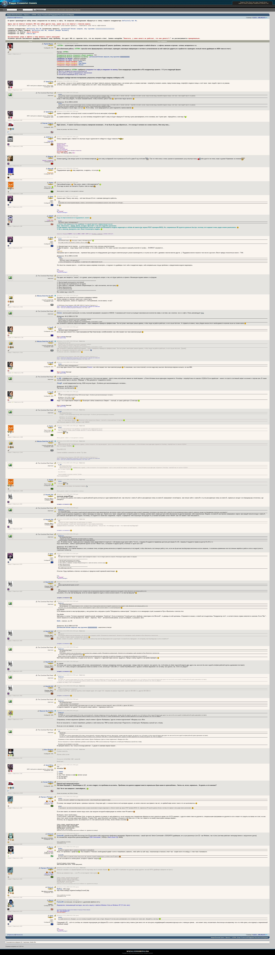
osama (60, 94)
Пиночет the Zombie (46, 711)
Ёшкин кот (61, 509)
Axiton (51, 182)
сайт (58, 249)
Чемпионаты (257, 3)
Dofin (80, 61)
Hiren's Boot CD (113, 837)
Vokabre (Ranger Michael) (58, 30)
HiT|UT (51, 216)
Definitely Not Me (129, 21)
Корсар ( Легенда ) (47, 797)
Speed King (49, 81)
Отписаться (19, 17)
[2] (254, 17)
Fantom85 (60, 835)
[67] (264, 17)
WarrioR (50, 168)
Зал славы (255, 2)
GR (59, 731)
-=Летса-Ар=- (31, 33)
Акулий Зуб (49, 494)
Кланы (245, 3)
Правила (242, 2)
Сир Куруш (82, 63)
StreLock (50, 834)
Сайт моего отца (61, 337)
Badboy (60, 848)
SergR (51, 327)
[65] (259, 17)
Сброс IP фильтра (75, 9)
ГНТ (268, 3)
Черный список (263, 2)
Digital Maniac (48, 44)
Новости (241, 3)
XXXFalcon (49, 137)
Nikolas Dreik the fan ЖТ (45, 296)
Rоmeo (81, 65)
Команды (250, 3)
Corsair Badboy (48, 782)
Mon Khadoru (48, 749)
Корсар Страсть (47, 123)
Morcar (51, 847)
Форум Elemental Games (15, 15)
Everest (89, 367)
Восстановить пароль (64, 9)
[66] (262, 17)
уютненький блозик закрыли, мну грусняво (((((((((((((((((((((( (87, 29)
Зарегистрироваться (52, 9)
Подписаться (11, 17)
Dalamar (50, 156)
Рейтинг (263, 3)
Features (59, 251)
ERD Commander (95, 837)
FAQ (247, 2)
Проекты (27, 15)
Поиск (250, 2)
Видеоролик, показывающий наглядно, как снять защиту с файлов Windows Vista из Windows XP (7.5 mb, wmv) (93, 905)
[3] (256, 17)
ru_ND (59, 317)
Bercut (51, 900)
